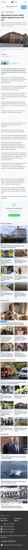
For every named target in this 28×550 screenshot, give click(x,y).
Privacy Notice (17, 535)
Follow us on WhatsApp (8, 529)
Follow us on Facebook (8, 526)
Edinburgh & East (10, 12)
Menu (4, 2)
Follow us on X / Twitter (8, 523)
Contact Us (23, 535)
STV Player (4, 518)
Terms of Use (10, 535)
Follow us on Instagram (8, 531)
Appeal (16, 520)
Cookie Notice (4, 537)
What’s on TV (4, 520)
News (2, 12)
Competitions (18, 518)
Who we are (3, 535)
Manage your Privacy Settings (8, 541)
